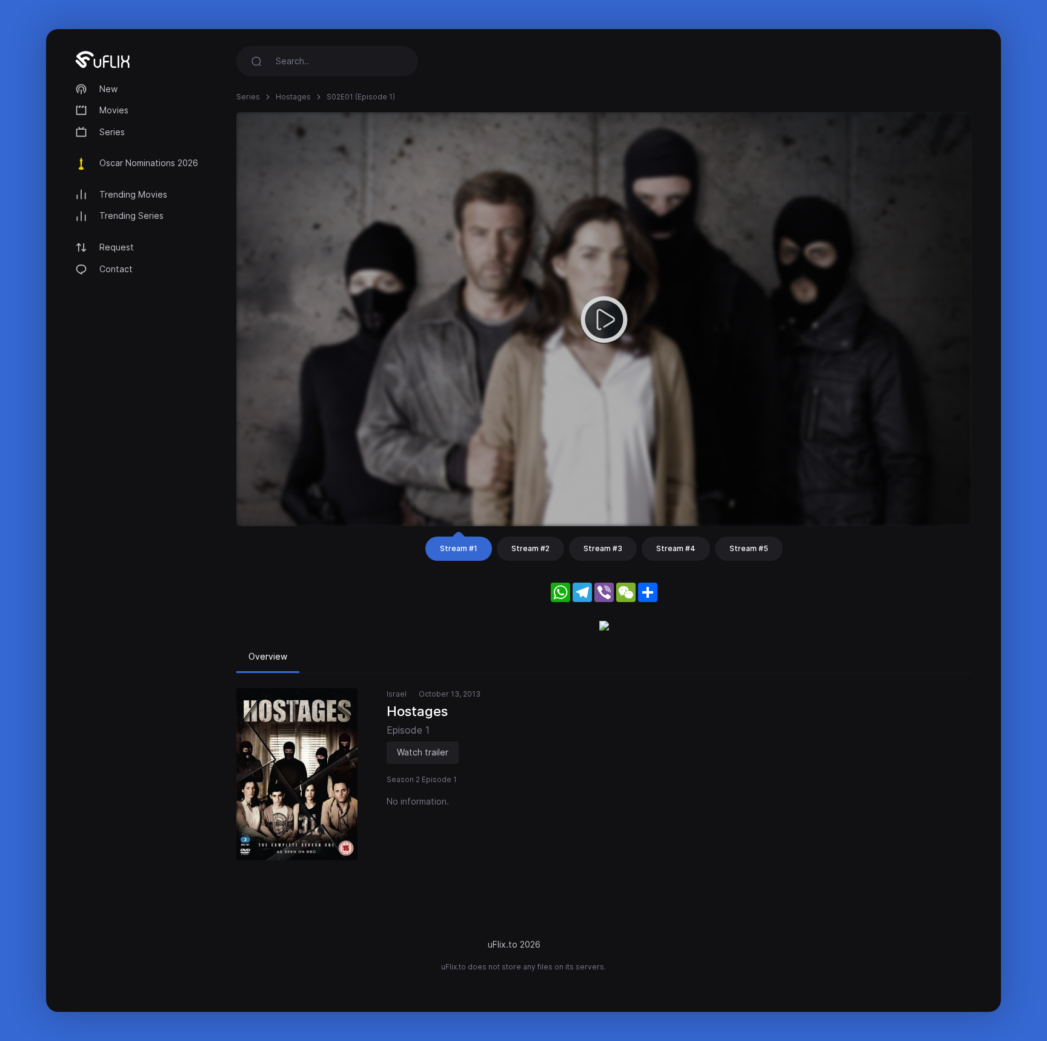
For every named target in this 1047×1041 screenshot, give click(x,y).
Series (112, 132)
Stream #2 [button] (530, 548)
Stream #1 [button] (458, 548)
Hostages (293, 96)
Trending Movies (133, 194)
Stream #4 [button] (676, 548)
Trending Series (131, 215)
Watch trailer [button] (422, 752)
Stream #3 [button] (602, 548)
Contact (116, 269)
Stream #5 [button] (749, 548)
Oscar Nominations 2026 (148, 163)
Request (116, 247)
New (108, 89)
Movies (113, 110)
